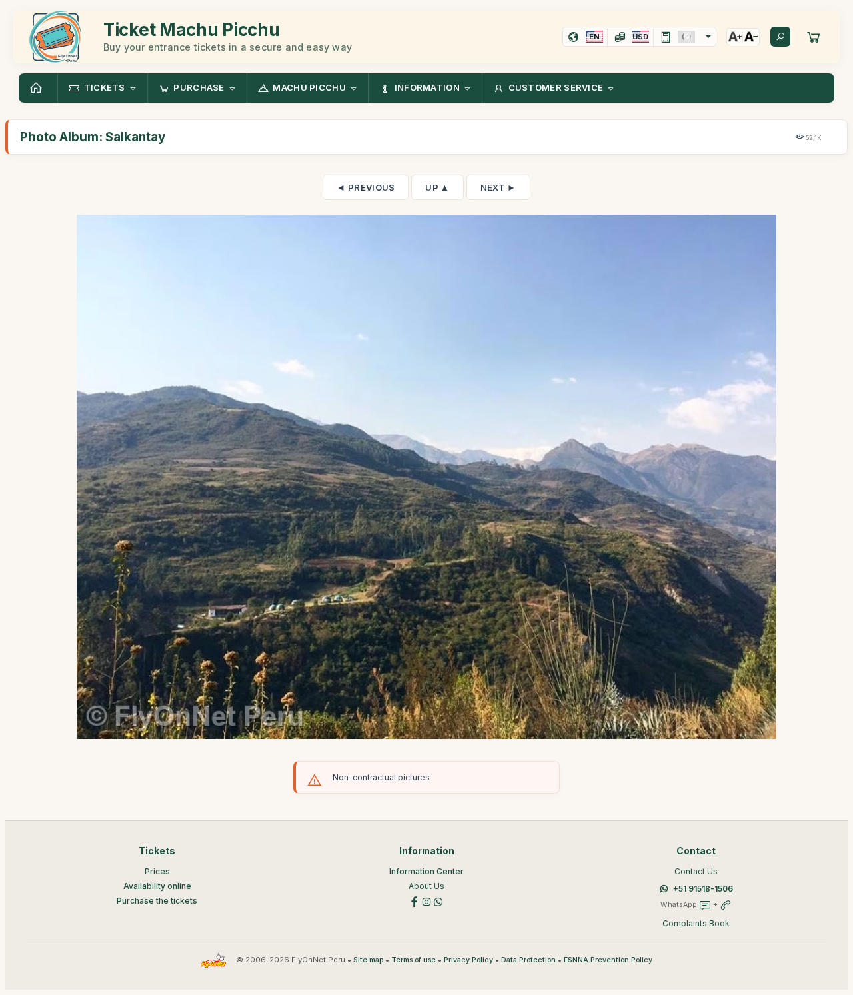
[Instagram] (426, 901)
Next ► (498, 187)
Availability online (157, 886)
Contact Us (696, 871)
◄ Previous (366, 187)
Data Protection (528, 960)
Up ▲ (437, 187)
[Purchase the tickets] (813, 36)
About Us (426, 886)
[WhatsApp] (438, 901)
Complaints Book (696, 923)
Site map (368, 960)
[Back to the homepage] (38, 88)
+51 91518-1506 (703, 889)
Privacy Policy (468, 960)
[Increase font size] (735, 37)
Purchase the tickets (157, 901)
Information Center (426, 871)
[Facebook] (415, 901)
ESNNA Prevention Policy (608, 960)
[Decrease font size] (751, 37)
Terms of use (413, 960)
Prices (157, 871)
